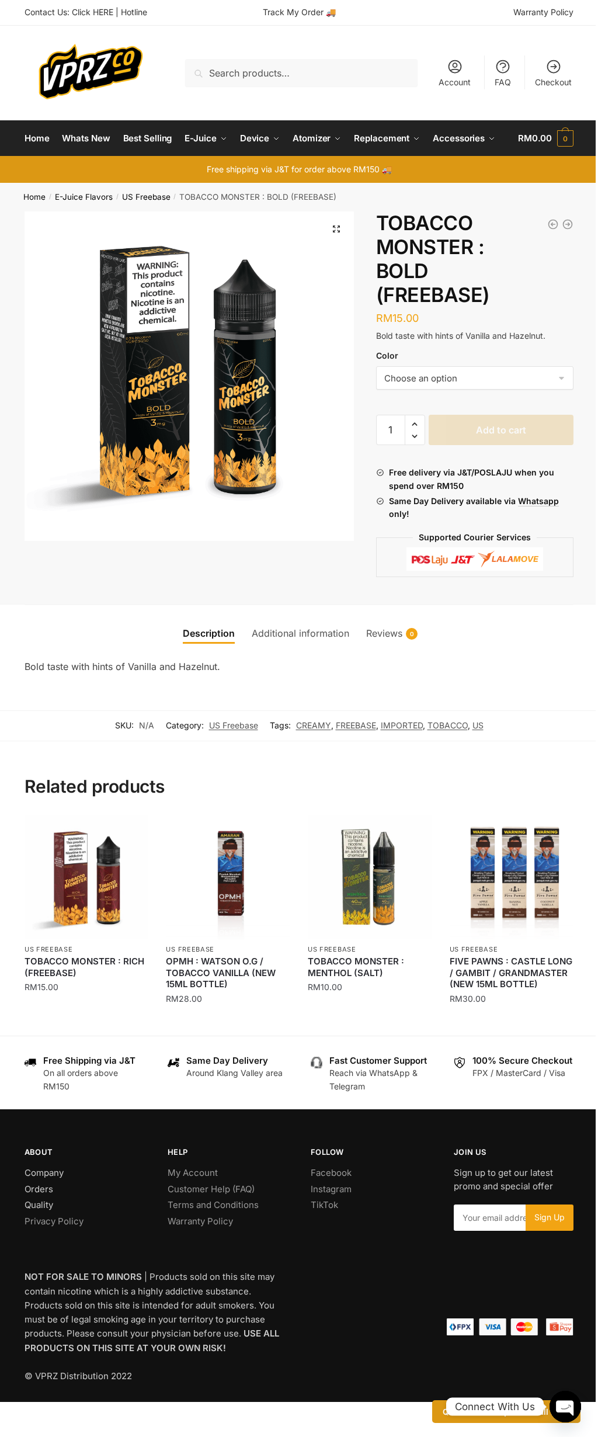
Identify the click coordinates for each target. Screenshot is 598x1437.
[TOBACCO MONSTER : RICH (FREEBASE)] (87, 877)
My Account (193, 1172)
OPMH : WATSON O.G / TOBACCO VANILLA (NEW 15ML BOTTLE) (221, 973)
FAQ (503, 82)
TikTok (324, 1204)
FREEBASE (356, 725)
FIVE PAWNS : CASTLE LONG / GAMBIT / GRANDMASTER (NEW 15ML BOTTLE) (511, 973)
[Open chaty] (565, 1406)
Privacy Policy (54, 1221)
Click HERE (92, 12)
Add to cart (501, 430)
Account (455, 82)
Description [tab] (209, 633)
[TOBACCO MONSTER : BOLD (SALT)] (553, 224)
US (478, 725)
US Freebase (146, 197)
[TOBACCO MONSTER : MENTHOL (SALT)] (370, 877)
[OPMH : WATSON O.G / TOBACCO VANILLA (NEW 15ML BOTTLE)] (228, 877)
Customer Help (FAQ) (211, 1189)
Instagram (331, 1189)
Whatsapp (538, 501)
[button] (336, 229)
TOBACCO (447, 725)
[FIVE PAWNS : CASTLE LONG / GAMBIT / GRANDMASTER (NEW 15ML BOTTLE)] (512, 877)
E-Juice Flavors (84, 197)
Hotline (134, 12)
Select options (87, 1022)
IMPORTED (402, 725)
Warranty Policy (543, 12)
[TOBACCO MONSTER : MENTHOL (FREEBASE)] (567, 224)
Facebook (331, 1172)
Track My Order (293, 12)
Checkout (553, 82)
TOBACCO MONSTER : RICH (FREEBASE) (84, 967)
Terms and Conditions (213, 1204)
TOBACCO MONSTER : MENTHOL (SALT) (356, 967)
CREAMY (313, 725)
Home (34, 197)
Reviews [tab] (384, 633)
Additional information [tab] (300, 633)
